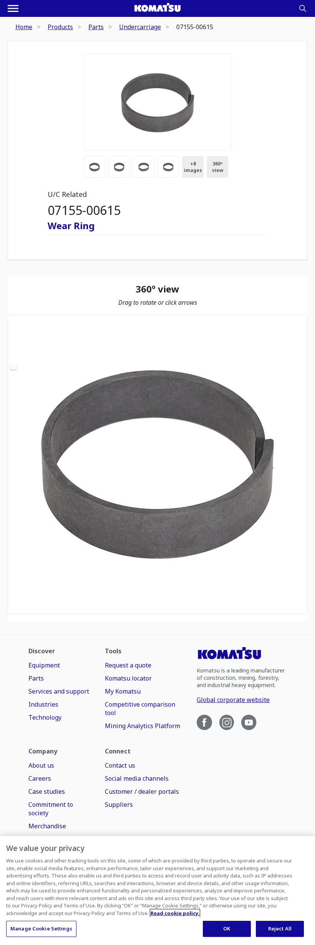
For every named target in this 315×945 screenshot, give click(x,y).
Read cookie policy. (175, 913)
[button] (157, 464)
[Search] (302, 8)
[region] (157, 464)
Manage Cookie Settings (41, 928)
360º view (217, 166)
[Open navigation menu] (13, 8)
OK (226, 928)
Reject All (280, 928)
